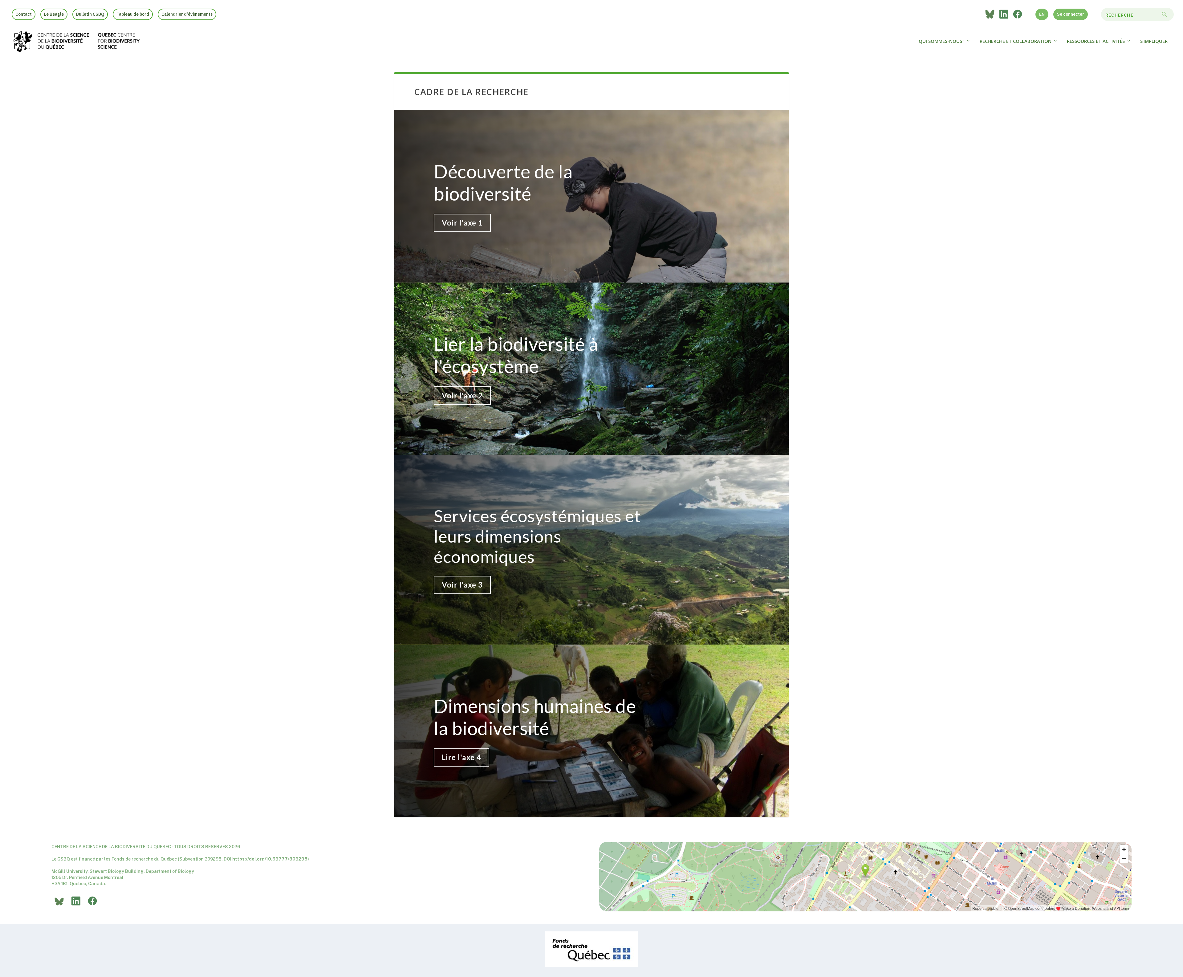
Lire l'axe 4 (461, 757)
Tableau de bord (132, 14)
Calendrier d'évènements (187, 14)
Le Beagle (54, 14)
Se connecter (1070, 14)
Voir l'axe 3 (462, 584)
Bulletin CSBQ (90, 14)
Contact (23, 14)
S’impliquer (1154, 41)
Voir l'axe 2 (462, 395)
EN (1042, 14)
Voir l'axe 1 (462, 222)
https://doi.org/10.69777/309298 (269, 859)
